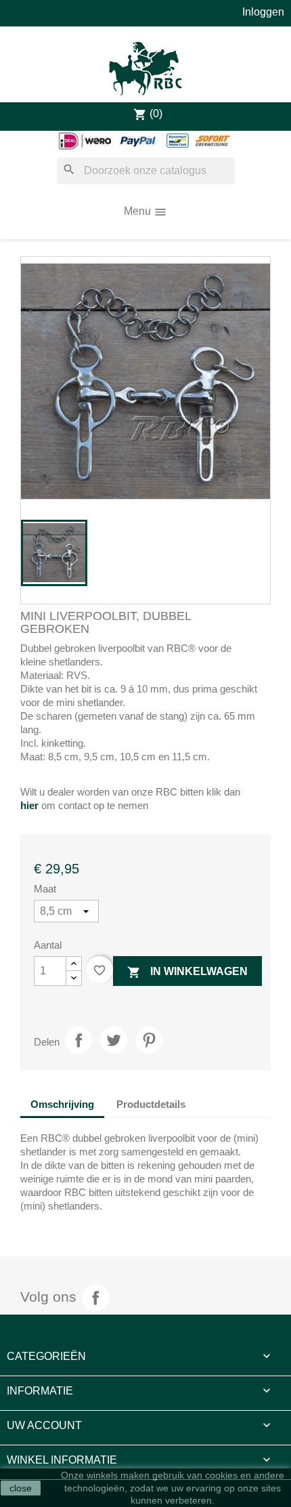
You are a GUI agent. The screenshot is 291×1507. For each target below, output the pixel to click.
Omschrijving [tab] (62, 1104)
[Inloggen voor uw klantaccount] (263, 12)
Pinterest (148, 1040)
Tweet (113, 1040)
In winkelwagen (187, 972)
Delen (78, 1040)
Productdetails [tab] (150, 1104)
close (20, 1488)
